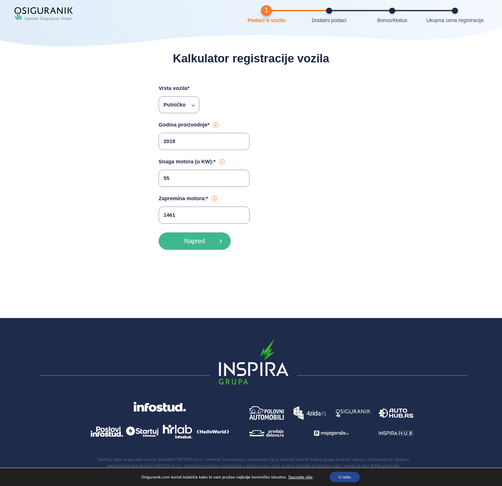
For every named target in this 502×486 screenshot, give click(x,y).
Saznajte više (300, 477)
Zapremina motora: (183, 198)
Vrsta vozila (174, 88)
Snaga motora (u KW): (187, 162)
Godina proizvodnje (184, 125)
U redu (344, 477)
